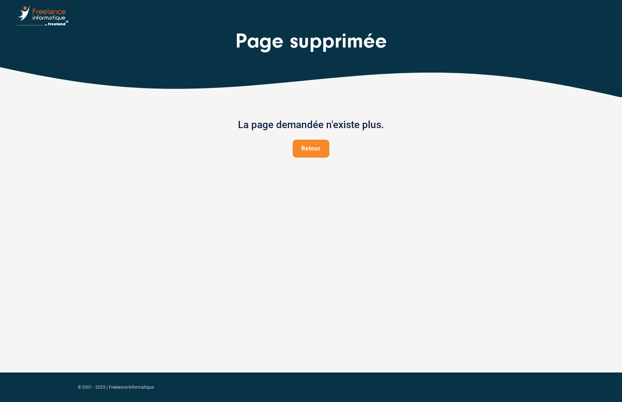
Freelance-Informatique (131, 387)
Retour (311, 148)
